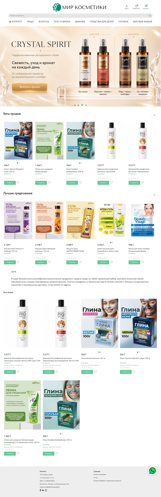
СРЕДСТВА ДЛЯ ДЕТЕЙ (102, 22)
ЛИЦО (30, 22)
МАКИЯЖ (80, 22)
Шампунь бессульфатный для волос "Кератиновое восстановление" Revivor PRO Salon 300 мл (61, 360)
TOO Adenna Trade (46, 475)
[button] (75, 105)
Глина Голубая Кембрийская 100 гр (57, 440)
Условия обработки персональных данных (107, 481)
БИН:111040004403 (47, 481)
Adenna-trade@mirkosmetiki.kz (50, 487)
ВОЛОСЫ (44, 22)
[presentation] (4, 67)
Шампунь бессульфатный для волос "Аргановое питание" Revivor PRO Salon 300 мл (22, 360)
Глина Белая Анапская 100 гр (93, 358)
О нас (95, 477)
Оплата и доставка (99, 474)
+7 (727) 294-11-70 (47, 478)
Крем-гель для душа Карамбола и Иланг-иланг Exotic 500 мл (77, 251)
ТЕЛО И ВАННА (62, 22)
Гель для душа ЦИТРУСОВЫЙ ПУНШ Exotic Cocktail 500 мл (44, 251)
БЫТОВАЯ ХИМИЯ (142, 22)
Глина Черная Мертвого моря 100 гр (135, 358)
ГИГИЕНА (123, 22)
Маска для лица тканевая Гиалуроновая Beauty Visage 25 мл (107, 251)
